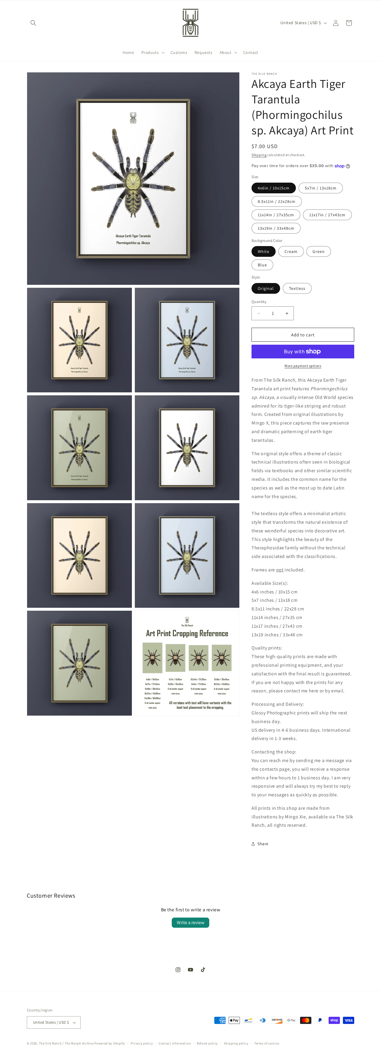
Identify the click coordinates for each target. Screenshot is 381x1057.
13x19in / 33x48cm (276, 228)
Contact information (175, 1043)
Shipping (259, 155)
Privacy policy (142, 1043)
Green (319, 251)
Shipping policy (236, 1043)
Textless (297, 288)
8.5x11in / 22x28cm (277, 201)
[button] (33, 22)
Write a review (190, 922)
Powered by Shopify (109, 1043)
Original (266, 288)
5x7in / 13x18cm (321, 188)
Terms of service (266, 1043)
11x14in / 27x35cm (276, 214)
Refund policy (207, 1043)
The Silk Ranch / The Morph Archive (66, 1043)
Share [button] (262, 843)
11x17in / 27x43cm (327, 214)
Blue (262, 265)
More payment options (303, 365)
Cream (291, 251)
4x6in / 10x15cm (274, 188)
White (263, 251)
